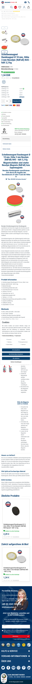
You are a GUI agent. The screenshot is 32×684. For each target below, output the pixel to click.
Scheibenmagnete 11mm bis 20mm (10, 15)
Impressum (18, 335)
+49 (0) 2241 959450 (20, 134)
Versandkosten (15, 78)
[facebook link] (8, 668)
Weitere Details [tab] (6, 149)
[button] (4, 51)
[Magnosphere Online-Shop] (9, 2)
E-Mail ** (5, 625)
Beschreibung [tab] (6, 138)
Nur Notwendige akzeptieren (16, 354)
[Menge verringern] (3, 101)
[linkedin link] (29, 668)
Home (2, 11)
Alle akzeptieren (16, 350)
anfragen (21, 97)
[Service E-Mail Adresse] (25, 2)
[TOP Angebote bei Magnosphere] (15, 7)
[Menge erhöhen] (10, 101)
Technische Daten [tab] (7, 144)
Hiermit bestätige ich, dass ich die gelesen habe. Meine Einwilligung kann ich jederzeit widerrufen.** (16, 631)
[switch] (4, 681)
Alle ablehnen (16, 358)
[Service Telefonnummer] (29, 2)
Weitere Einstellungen (16, 362)
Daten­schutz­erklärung (8, 335)
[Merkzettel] (19, 7)
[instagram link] (18, 668)
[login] (24, 7)
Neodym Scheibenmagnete (9, 13)
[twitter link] (3, 668)
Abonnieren (15, 636)
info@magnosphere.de (9, 607)
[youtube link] (13, 668)
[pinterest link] (24, 668)
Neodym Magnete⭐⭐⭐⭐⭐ (13, 11)
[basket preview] (28, 7)
